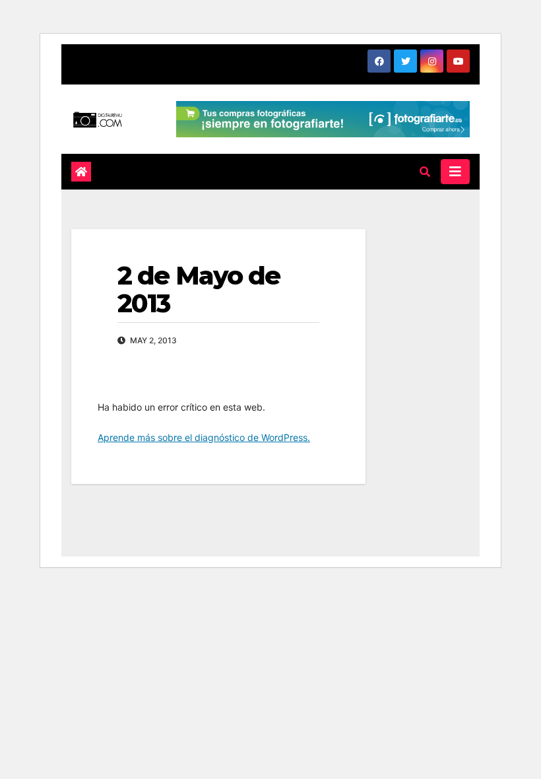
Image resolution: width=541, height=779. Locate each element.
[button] (425, 171)
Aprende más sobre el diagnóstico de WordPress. (204, 437)
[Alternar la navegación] (455, 171)
